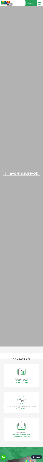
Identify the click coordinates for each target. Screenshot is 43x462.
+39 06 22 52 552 (21, 381)
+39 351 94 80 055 (21, 409)
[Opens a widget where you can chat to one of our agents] (36, 457)
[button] (3, 457)
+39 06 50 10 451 (21, 383)
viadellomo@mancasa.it (21, 434)
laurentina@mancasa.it (21, 436)
